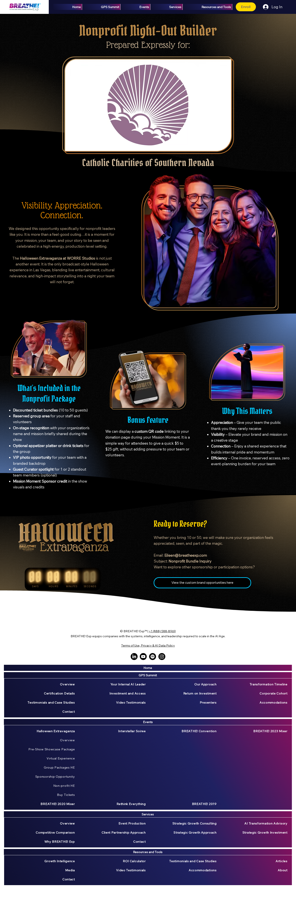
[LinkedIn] (134, 656)
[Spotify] (152, 656)
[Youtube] (143, 656)
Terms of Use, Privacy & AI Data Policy (148, 645)
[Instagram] (161, 656)
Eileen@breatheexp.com (185, 555)
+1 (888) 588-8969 (162, 631)
